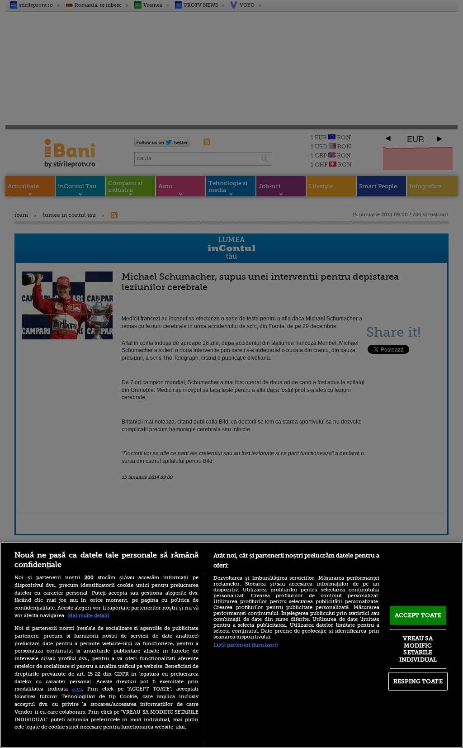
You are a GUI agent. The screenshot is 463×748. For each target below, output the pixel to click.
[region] (231, 645)
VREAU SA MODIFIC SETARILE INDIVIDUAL (418, 649)
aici (77, 689)
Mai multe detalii (88, 616)
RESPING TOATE (418, 681)
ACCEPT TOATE (418, 615)
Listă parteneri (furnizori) (245, 645)
